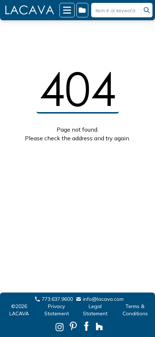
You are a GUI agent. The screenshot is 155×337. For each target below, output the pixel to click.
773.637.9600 (57, 299)
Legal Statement (95, 310)
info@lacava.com (103, 299)
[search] (146, 10)
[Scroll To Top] (141, 308)
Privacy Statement (56, 310)
